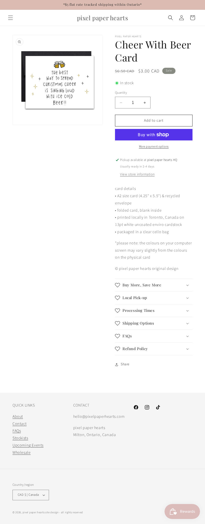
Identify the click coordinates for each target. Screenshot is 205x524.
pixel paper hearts (33, 512)
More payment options (154, 146)
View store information (137, 174)
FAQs (16, 431)
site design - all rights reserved (64, 512)
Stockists (20, 438)
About (17, 416)
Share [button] (125, 364)
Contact (19, 424)
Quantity (121, 92)
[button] (10, 17)
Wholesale (21, 452)
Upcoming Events (28, 445)
